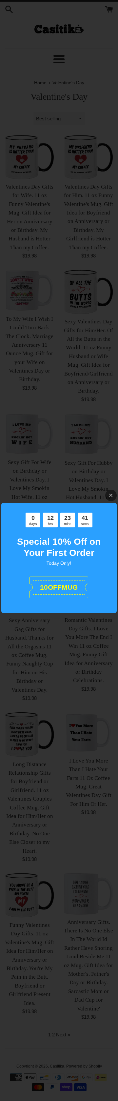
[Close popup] (111, 495)
